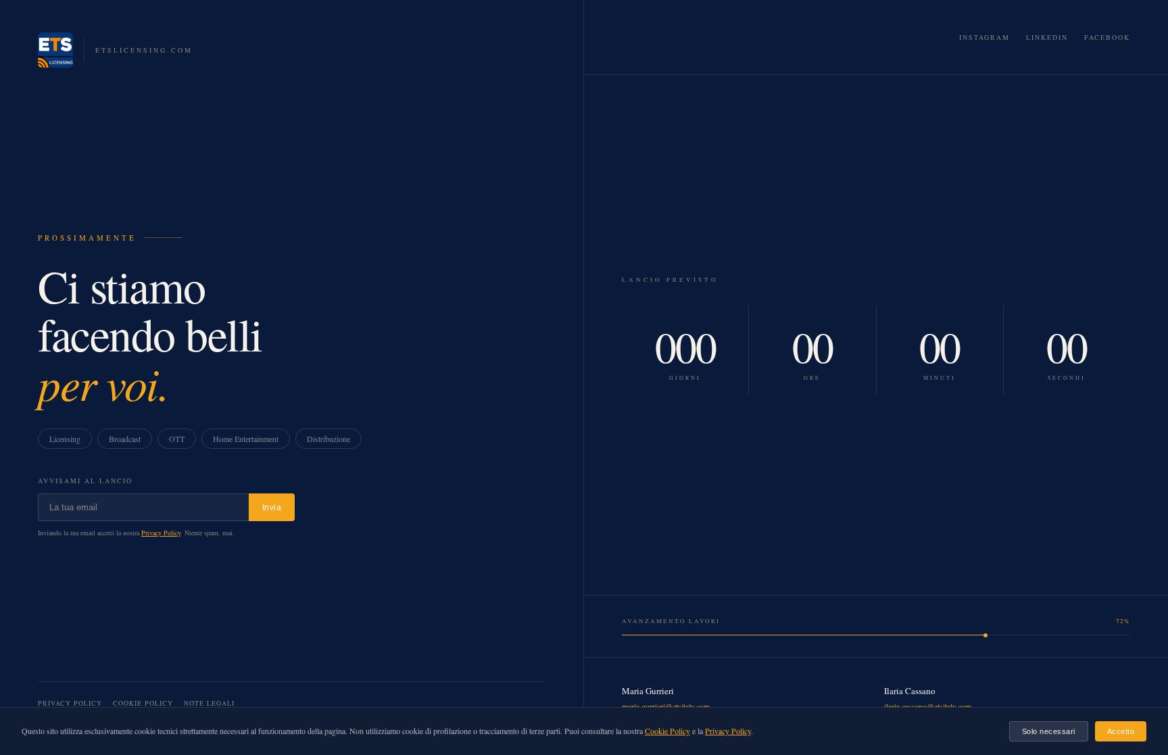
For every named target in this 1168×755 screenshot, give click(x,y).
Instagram (984, 37)
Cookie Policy (143, 703)
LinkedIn (1047, 37)
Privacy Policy (160, 532)
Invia (272, 507)
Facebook (1107, 37)
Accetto (1121, 731)
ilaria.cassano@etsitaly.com (927, 706)
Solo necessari (1048, 731)
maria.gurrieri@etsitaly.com (666, 706)
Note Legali (209, 703)
